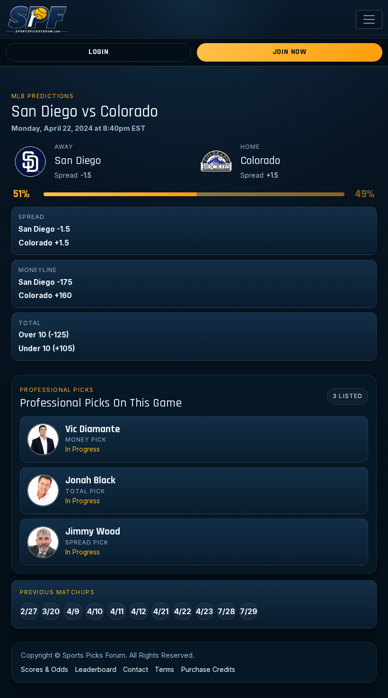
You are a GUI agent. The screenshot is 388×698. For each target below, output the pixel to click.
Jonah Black (90, 480)
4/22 (182, 611)
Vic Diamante (92, 429)
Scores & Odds (44, 669)
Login (98, 52)
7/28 (226, 611)
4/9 (73, 611)
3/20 (51, 611)
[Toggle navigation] (369, 19)
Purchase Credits (208, 669)
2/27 (28, 611)
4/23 (204, 611)
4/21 (160, 611)
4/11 (116, 611)
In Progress (82, 449)
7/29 (248, 611)
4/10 (95, 611)
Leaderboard (95, 669)
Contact (135, 669)
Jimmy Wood (92, 531)
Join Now (290, 52)
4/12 (138, 611)
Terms (164, 669)
